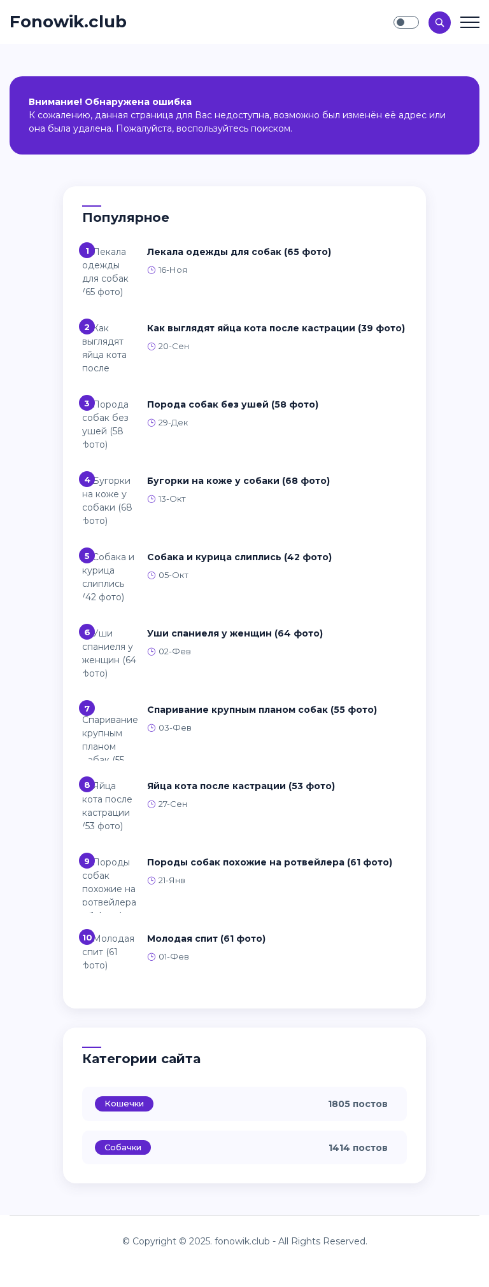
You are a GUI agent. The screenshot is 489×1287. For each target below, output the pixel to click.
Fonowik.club (68, 21)
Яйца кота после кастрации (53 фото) (241, 786)
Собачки (122, 1147)
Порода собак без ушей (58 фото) (232, 404)
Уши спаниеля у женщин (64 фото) (235, 633)
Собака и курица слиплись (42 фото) (239, 557)
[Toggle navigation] (469, 22)
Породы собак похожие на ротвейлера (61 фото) (269, 862)
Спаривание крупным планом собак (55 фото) (262, 709)
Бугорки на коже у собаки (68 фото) (238, 480)
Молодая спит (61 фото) (206, 938)
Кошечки (124, 1103)
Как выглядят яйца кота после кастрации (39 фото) (276, 328)
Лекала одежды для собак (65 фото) (239, 252)
